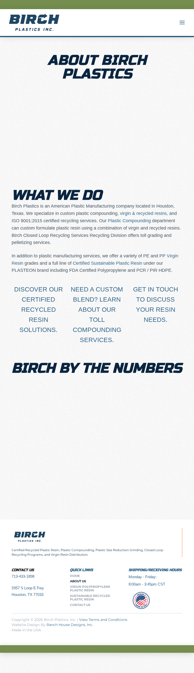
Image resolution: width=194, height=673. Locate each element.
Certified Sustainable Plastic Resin (107, 263)
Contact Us (23, 570)
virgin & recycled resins (143, 213)
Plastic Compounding (129, 220)
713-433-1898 (23, 576)
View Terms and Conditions (103, 620)
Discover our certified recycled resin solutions (38, 309)
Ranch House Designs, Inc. (69, 625)
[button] (182, 22)
